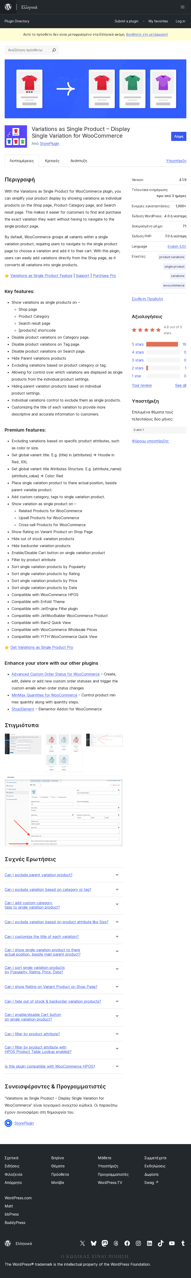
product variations (171, 257)
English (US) (177, 246)
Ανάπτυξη (79, 160)
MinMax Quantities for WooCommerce (44, 695)
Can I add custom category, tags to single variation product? (32, 905)
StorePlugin (49, 143)
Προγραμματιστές (113, 1174)
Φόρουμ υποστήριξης (150, 441)
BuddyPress (15, 1222)
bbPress (12, 1214)
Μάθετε (105, 1157)
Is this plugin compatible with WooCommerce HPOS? (50, 1066)
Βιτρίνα (57, 1157)
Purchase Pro (104, 275)
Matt (9, 1206)
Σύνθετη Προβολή (147, 298)
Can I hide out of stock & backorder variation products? (53, 1001)
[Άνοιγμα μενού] (183, 7)
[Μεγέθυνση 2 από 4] (76, 739)
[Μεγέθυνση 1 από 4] (35, 739)
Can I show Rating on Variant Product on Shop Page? (51, 987)
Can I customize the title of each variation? (42, 936)
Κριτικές (52, 160)
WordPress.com (18, 1198)
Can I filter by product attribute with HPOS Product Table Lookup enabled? (38, 1049)
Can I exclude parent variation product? (38, 875)
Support (82, 275)
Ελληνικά (24, 1243)
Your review (142, 385)
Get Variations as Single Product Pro (41, 647)
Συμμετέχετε (155, 1157)
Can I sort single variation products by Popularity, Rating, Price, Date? (35, 969)
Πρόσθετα (60, 1174)
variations (177, 276)
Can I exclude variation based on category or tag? (48, 889)
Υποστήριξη (176, 160)
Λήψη (178, 136)
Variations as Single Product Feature (41, 275)
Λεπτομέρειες (22, 160)
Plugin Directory (17, 21)
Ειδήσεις (12, 1166)
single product (174, 266)
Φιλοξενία (13, 1174)
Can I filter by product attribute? (32, 1034)
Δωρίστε (151, 1174)
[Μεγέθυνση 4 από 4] (116, 782)
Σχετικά (11, 1157)
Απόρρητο (13, 1182)
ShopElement (23, 709)
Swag (151, 1182)
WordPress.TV (110, 1182)
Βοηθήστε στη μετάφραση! (147, 34)
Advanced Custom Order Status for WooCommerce (56, 674)
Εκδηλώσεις (155, 1166)
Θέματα (58, 1166)
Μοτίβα (57, 1182)
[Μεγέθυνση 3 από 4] (116, 739)
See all (180, 385)
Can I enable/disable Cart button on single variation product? (33, 1016)
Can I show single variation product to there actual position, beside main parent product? (43, 952)
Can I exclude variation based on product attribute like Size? (57, 922)
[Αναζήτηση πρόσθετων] (54, 50)
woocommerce (173, 285)
